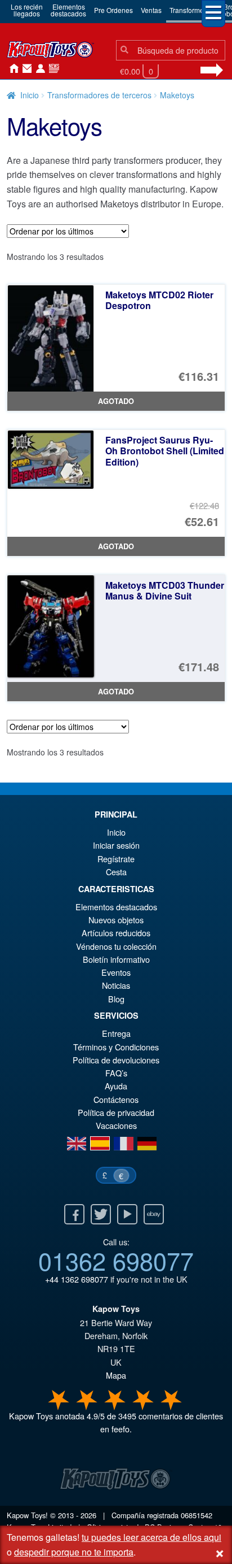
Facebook (74, 1214)
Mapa (116, 1375)
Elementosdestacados (68, 10)
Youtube (127, 1214)
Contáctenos (24, 69)
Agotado (116, 401)
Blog (116, 999)
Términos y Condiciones (116, 1047)
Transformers (189, 10)
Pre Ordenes (113, 10)
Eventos (116, 972)
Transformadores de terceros (99, 95)
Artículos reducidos (116, 933)
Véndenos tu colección (116, 946)
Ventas (151, 10)
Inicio (11, 69)
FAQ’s (116, 1073)
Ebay (154, 1214)
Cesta (116, 871)
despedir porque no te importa (73, 1551)
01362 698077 (116, 1260)
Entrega (116, 1033)
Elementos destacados (116, 907)
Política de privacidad (116, 1112)
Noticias (51, 69)
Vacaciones (116, 1125)
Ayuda (116, 1086)
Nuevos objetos (116, 920)
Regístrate (116, 858)
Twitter (101, 1214)
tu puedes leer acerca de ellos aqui (151, 1537)
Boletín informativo (116, 959)
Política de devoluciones (116, 1060)
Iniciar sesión (38, 69)
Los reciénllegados (27, 10)
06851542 (196, 1515)
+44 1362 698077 (76, 1279)
